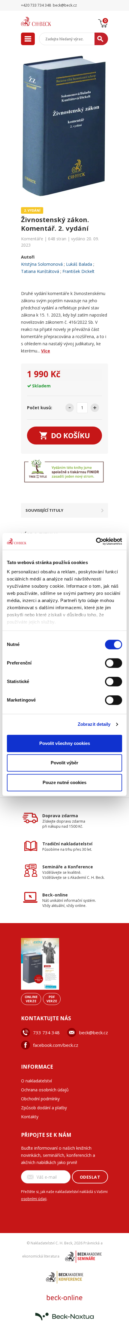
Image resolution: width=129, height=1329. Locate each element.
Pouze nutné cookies (64, 782)
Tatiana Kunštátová (40, 271)
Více (45, 351)
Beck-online (55, 895)
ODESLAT (90, 1177)
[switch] (113, 663)
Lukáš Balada (79, 264)
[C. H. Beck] (43, 21)
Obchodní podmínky (40, 1099)
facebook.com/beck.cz (55, 1045)
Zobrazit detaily (94, 724)
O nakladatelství (36, 1081)
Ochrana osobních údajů (45, 1090)
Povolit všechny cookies (64, 743)
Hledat (101, 39)
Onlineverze (31, 999)
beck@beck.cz (93, 1032)
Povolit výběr (64, 762)
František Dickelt (78, 271)
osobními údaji (33, 1198)
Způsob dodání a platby (44, 1107)
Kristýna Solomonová (42, 264)
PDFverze (51, 999)
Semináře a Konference (67, 867)
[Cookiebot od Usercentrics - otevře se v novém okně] (96, 541)
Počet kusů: (39, 407)
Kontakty (29, 1116)
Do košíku (70, 435)
